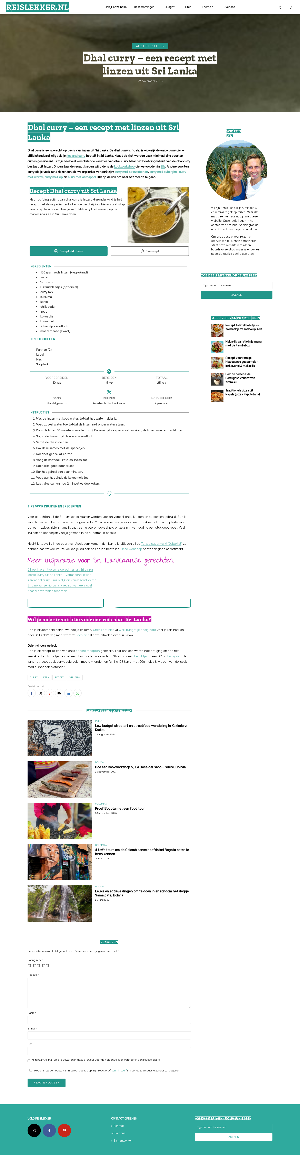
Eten (188, 7)
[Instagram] (34, 1130)
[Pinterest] (64, 1130)
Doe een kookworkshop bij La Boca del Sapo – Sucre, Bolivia (140, 767)
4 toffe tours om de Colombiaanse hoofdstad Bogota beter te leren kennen (142, 852)
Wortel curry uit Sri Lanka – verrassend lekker (59, 575)
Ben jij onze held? (116, 7)
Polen (98, 721)
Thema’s (207, 7)
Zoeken (236, 294)
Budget (170, 7)
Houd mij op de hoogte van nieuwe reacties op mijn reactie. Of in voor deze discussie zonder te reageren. (107, 1070)
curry (34, 677)
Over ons (229, 7)
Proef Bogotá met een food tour (120, 808)
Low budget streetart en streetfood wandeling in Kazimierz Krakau (141, 728)
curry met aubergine (164, 172)
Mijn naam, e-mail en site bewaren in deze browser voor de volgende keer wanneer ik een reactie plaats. (96, 1059)
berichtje (140, 656)
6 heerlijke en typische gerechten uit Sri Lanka (60, 569)
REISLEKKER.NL (37, 7)
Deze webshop (131, 549)
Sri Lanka (74, 677)
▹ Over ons (118, 1133)
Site (30, 1044)
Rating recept (36, 960)
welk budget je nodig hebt (137, 630)
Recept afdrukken (71, 251)
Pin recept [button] (152, 251)
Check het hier (103, 630)
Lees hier (82, 635)
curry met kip (54, 177)
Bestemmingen (144, 7)
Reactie (33, 974)
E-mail (32, 1028)
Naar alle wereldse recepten (47, 591)
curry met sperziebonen (131, 172)
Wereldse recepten (150, 46)
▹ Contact (117, 1126)
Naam (32, 1012)
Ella (163, 166)
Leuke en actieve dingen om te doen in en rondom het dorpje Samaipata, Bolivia (142, 893)
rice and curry (76, 156)
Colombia (101, 803)
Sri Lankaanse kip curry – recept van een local (60, 585)
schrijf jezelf (119, 1070)
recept (59, 677)
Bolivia (99, 762)
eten (46, 677)
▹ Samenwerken (121, 1140)
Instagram (174, 656)
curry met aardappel (82, 177)
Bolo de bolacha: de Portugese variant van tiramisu (240, 378)
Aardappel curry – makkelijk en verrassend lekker (62, 580)
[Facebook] (49, 1130)
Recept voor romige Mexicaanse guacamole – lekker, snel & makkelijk (242, 362)
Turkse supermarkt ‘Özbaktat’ (161, 544)
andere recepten (88, 651)
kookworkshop (124, 166)
